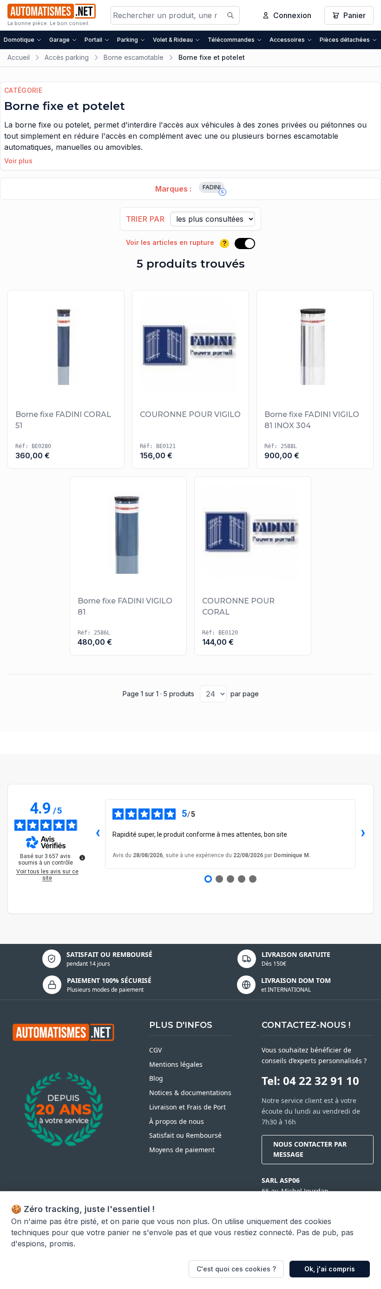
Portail (93, 39)
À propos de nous (176, 1121)
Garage (59, 39)
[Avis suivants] (362, 833)
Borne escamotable (134, 57)
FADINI (213, 188)
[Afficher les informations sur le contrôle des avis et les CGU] (82, 857)
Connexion (292, 15)
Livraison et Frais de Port (187, 1107)
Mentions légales (176, 1064)
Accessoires (287, 39)
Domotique (19, 39)
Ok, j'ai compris (329, 1269)
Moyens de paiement (182, 1149)
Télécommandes (231, 39)
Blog (156, 1078)
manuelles (74, 147)
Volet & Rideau (173, 39)
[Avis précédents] (97, 833)
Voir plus (18, 161)
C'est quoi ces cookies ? (236, 1269)
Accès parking (67, 57)
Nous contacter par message (310, 1149)
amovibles (123, 147)
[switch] (245, 243)
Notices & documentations (190, 1092)
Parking (127, 39)
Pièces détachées (345, 39)
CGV (155, 1049)
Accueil (18, 57)
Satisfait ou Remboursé (185, 1135)
